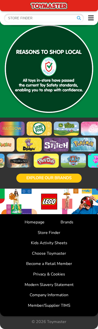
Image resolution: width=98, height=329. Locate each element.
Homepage (34, 222)
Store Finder (49, 232)
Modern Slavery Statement (49, 284)
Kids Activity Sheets (49, 243)
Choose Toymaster (49, 253)
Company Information (49, 295)
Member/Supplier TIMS (49, 305)
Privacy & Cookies (49, 274)
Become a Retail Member (49, 263)
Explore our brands (49, 178)
